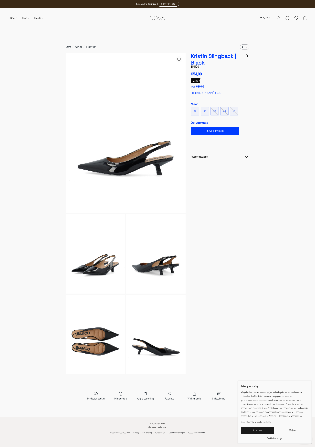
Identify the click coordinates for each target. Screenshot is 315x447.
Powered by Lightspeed (157, 438)
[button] (168, 4)
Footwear (91, 47)
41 (234, 111)
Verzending (147, 432)
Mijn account (120, 398)
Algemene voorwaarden (120, 432)
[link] (266, 18)
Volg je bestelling (145, 398)
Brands (38, 18)
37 (195, 111)
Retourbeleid (160, 432)
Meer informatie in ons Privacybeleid (256, 422)
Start (68, 47)
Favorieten (170, 398)
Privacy (136, 432)
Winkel (78, 47)
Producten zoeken (96, 398)
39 (214, 111)
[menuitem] (242, 47)
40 (224, 111)
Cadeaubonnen (219, 398)
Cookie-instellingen (177, 432)
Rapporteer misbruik (196, 432)
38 (204, 111)
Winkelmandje (194, 398)
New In (13, 18)
